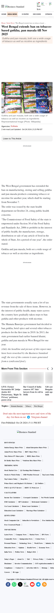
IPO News (45, 535)
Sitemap (44, 568)
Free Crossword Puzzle (12, 525)
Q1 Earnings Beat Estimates (30, 470)
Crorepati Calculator (30, 498)
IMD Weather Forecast (31, 475)
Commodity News (10, 539)
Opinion (48, 14)
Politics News (19, 552)
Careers (7, 572)
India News (12, 14)
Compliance (8, 568)
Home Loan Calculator (30, 506)
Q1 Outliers (39, 483)
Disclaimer (8, 564)
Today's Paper (9, 559)
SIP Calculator (23, 502)
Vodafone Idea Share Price (32, 461)
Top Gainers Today (11, 479)
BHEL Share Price (33, 456)
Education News (9, 548)
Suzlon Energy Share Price (13, 448)
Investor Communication (23, 564)
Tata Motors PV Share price (14, 456)
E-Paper (25, 14)
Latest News (8, 535)
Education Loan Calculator (13, 511)
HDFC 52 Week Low (32, 488)
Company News (21, 535)
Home (3, 14)
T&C (28, 559)
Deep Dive (24, 479)
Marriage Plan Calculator (35, 511)
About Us (20, 559)
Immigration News (26, 539)
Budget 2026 (31, 552)
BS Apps (16, 572)
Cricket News (40, 539)
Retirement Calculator (39, 502)
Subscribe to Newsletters (30, 520)
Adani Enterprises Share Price (36, 448)
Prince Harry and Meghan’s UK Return (18, 483)
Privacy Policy (38, 559)
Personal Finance (10, 543)
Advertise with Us (32, 568)
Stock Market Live (10, 470)
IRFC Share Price (31, 452)
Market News (34, 535)
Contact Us (19, 568)
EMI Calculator (9, 502)
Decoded (37, 14)
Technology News (25, 543)
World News (38, 543)
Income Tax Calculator (12, 498)
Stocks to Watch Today (12, 475)
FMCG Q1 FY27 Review (13, 488)
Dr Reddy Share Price (12, 461)
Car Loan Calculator (11, 506)
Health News (31, 548)
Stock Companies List (11, 520)
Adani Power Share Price (13, 452)
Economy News (44, 548)
